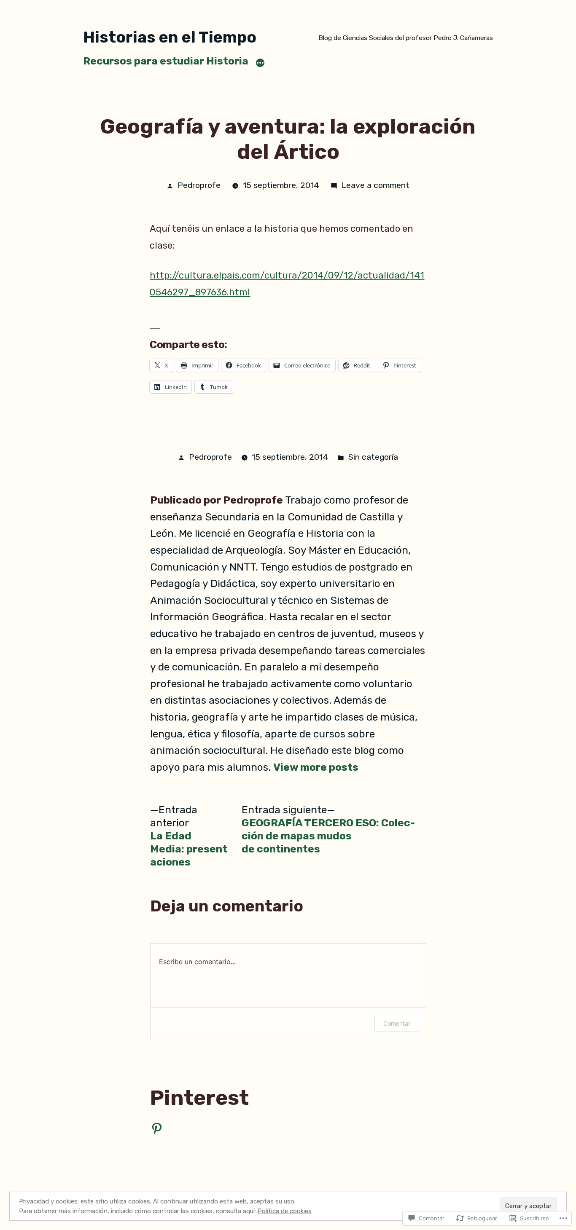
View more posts (315, 767)
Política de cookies (285, 1211)
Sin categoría (373, 457)
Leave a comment (375, 185)
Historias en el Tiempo (169, 37)
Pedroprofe (199, 185)
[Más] (260, 63)
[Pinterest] (157, 1128)
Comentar (396, 1023)
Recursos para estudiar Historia (165, 61)
